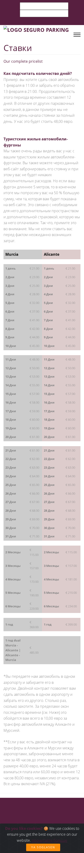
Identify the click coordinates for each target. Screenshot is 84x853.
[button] (74, 7)
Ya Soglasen (43, 847)
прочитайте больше (49, 840)
